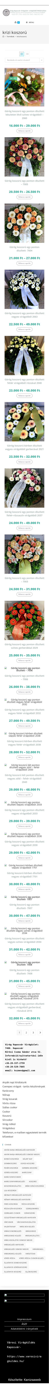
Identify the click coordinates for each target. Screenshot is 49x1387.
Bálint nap (27, 1159)
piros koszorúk (11, 1204)
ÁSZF (24, 1323)
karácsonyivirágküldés (14, 1181)
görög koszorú (11, 1172)
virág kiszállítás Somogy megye (18, 1240)
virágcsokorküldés (13, 1231)
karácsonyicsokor (12, 1177)
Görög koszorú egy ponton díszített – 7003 (24, 579)
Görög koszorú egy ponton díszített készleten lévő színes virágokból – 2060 (24, 115)
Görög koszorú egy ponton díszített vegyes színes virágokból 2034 (24, 940)
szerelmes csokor (12, 1213)
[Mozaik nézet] (21, 54)
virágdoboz (31, 1231)
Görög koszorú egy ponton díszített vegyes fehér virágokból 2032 (24, 711)
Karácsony (27, 1172)
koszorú (33, 1181)
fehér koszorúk (11, 1168)
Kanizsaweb (32, 1380)
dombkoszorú (10, 1163)
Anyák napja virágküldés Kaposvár (19, 1150)
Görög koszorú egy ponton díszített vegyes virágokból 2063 (24, 315)
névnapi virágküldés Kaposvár (17, 1195)
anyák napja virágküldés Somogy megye (22, 1154)
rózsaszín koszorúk (13, 1209)
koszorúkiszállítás (12, 1186)
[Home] (3, 36)
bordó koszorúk (11, 1159)
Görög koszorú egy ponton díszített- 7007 (24, 906)
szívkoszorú (29, 1213)
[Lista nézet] (27, 54)
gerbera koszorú (29, 1168)
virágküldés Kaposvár (14, 1245)
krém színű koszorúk (34, 1186)
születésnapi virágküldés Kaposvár (20, 1218)
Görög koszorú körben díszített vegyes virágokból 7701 (24, 875)
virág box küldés (27, 1227)
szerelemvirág (32, 1209)
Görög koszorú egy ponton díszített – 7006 (24, 677)
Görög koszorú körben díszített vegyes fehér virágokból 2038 (24, 743)
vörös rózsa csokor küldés (31, 1258)
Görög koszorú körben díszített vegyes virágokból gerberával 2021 (24, 447)
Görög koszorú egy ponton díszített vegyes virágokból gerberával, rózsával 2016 (24, 1007)
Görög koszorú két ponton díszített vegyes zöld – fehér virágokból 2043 (24, 779)
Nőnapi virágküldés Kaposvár (17, 1199)
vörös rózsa (9, 1258)
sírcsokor (8, 1222)
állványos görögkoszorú (15, 1267)
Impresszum (24, 1319)
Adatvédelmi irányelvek (24, 1328)
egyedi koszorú (28, 1163)
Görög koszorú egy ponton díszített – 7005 (24, 182)
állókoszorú (31, 1272)
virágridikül (38, 1249)
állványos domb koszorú (15, 1263)
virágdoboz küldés (12, 1236)
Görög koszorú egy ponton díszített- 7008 (24, 971)
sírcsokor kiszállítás (26, 1222)
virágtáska (30, 1254)
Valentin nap (10, 1227)
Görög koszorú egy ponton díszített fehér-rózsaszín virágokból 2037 (24, 513)
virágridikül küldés (13, 1254)
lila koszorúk (10, 1190)
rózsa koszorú (28, 1204)
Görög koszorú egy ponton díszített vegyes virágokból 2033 (24, 811)
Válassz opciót (24, 131)
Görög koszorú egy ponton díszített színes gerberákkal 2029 (24, 646)
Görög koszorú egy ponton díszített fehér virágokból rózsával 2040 (24, 381)
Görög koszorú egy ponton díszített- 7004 (24, 249)
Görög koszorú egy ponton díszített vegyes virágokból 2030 (24, 843)
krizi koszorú (22, 36)
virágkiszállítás (32, 1236)
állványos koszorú (12, 1272)
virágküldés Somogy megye (16, 1249)
